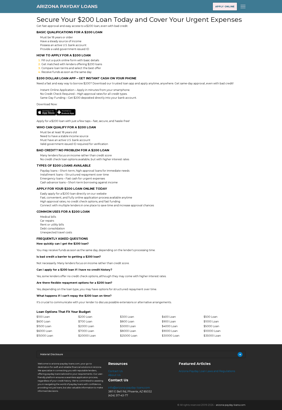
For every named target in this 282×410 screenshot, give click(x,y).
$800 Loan (127, 321)
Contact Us (115, 371)
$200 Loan (85, 316)
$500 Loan (210, 316)
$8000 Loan (128, 330)
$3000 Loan (128, 326)
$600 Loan (43, 321)
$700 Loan (85, 321)
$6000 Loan (44, 330)
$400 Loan (169, 316)
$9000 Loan (170, 330)
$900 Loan (169, 321)
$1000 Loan (211, 321)
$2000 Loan (86, 326)
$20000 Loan (87, 335)
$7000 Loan (86, 330)
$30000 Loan (170, 335)
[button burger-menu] (243, 6)
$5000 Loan (211, 326)
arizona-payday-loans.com (230, 404)
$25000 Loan (128, 335)
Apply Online (225, 6)
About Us (114, 375)
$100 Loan (43, 316)
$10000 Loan (212, 330)
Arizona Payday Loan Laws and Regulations (207, 371)
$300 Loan (127, 316)
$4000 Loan (170, 326)
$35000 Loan (212, 335)
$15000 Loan (45, 335)
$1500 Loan (44, 326)
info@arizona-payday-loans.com (129, 387)
